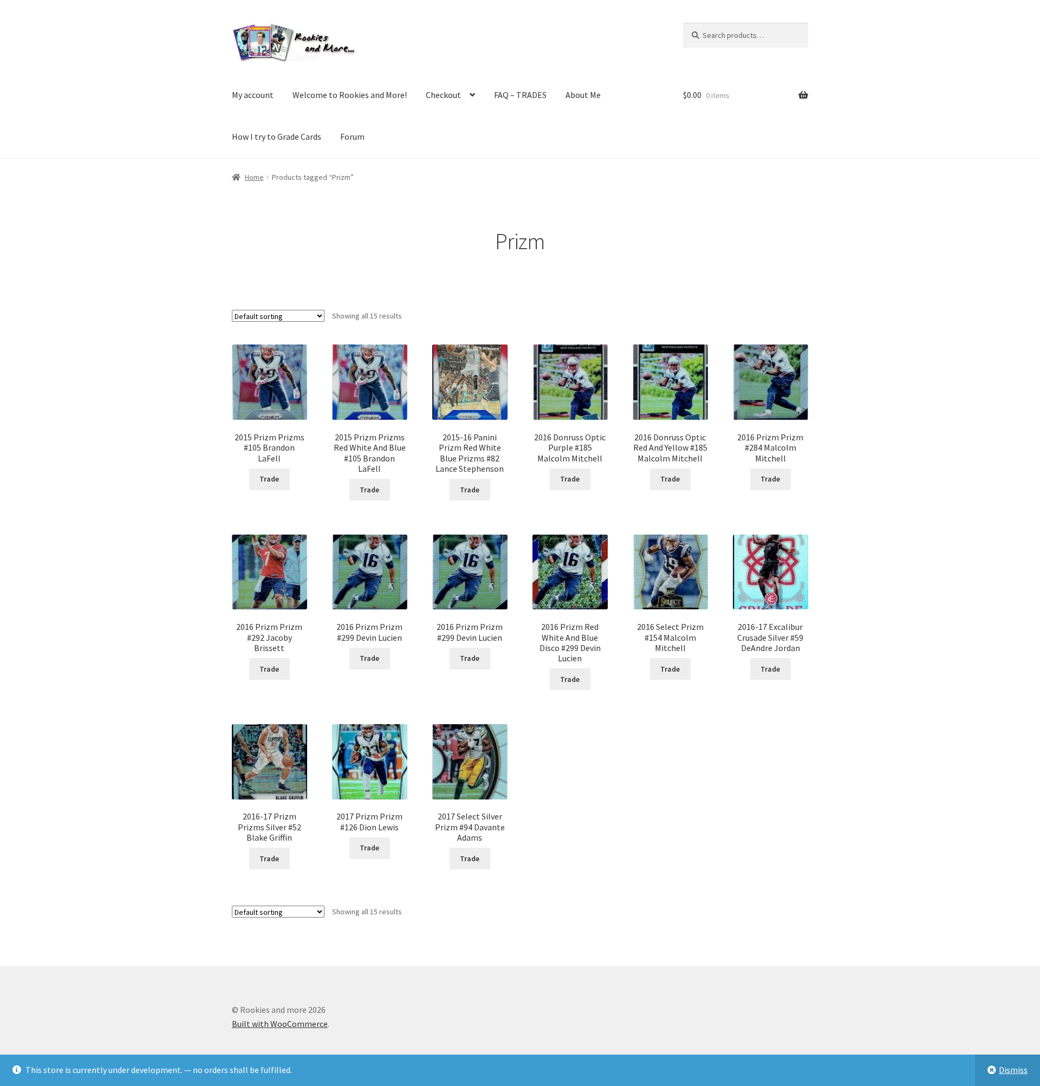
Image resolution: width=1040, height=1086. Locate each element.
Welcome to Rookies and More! (349, 94)
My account (253, 94)
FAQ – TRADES (520, 94)
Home (254, 177)
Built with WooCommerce (280, 1023)
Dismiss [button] (1013, 1069)
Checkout (443, 94)
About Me (583, 94)
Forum (352, 136)
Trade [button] (269, 479)
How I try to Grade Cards (276, 136)
